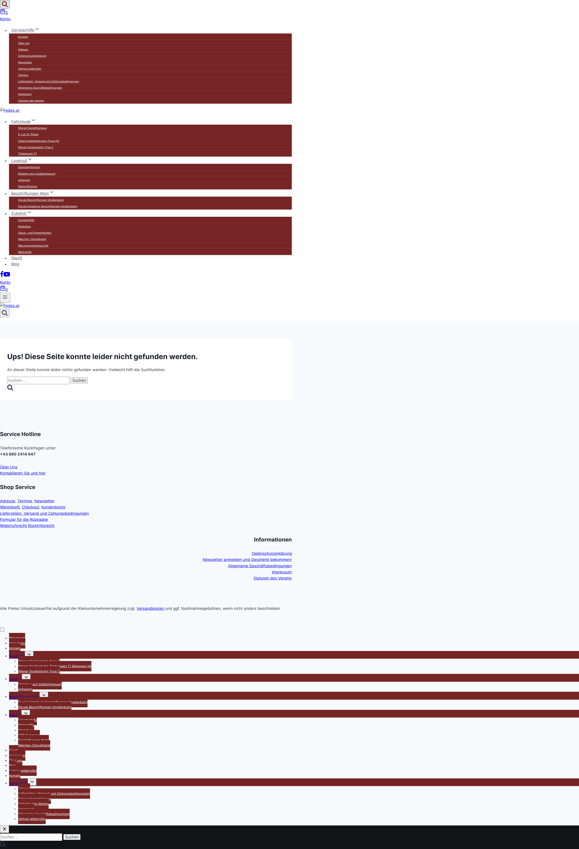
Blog (15, 264)
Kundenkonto (53, 507)
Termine (23, 75)
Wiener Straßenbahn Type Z (35, 147)
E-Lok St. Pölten (28, 134)
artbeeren (24, 180)
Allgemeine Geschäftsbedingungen (40, 87)
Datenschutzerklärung (32, 55)
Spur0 (16, 258)
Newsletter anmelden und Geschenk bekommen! (247, 559)
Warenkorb (10, 507)
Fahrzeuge (17, 656)
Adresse (23, 49)
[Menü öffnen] (5, 298)
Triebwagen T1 (27, 153)
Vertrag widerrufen (29, 68)
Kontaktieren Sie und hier (23, 473)
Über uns (23, 43)
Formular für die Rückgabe (24, 519)
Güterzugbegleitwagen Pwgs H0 (38, 141)
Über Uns (8, 467)
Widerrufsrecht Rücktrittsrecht (27, 525)
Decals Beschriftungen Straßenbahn (41, 200)
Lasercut (15, 679)
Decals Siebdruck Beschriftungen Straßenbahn (47, 206)
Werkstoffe (25, 252)
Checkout (30, 507)
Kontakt (23, 36)
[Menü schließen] (2, 629)
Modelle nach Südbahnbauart (36, 173)
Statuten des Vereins (31, 100)
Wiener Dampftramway (32, 128)
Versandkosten (151, 608)
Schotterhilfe (26, 220)
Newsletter (25, 62)
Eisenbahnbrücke (29, 167)
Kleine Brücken (27, 186)
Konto (5, 19)
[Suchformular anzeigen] (4, 4)
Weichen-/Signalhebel (32, 239)
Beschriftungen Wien (24, 697)
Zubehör (15, 715)
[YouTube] (7, 276)
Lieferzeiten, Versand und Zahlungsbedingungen (48, 81)
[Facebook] (2, 276)
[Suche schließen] (4, 829)
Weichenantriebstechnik (33, 245)
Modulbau (24, 226)
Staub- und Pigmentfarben (35, 232)
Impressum (25, 94)
